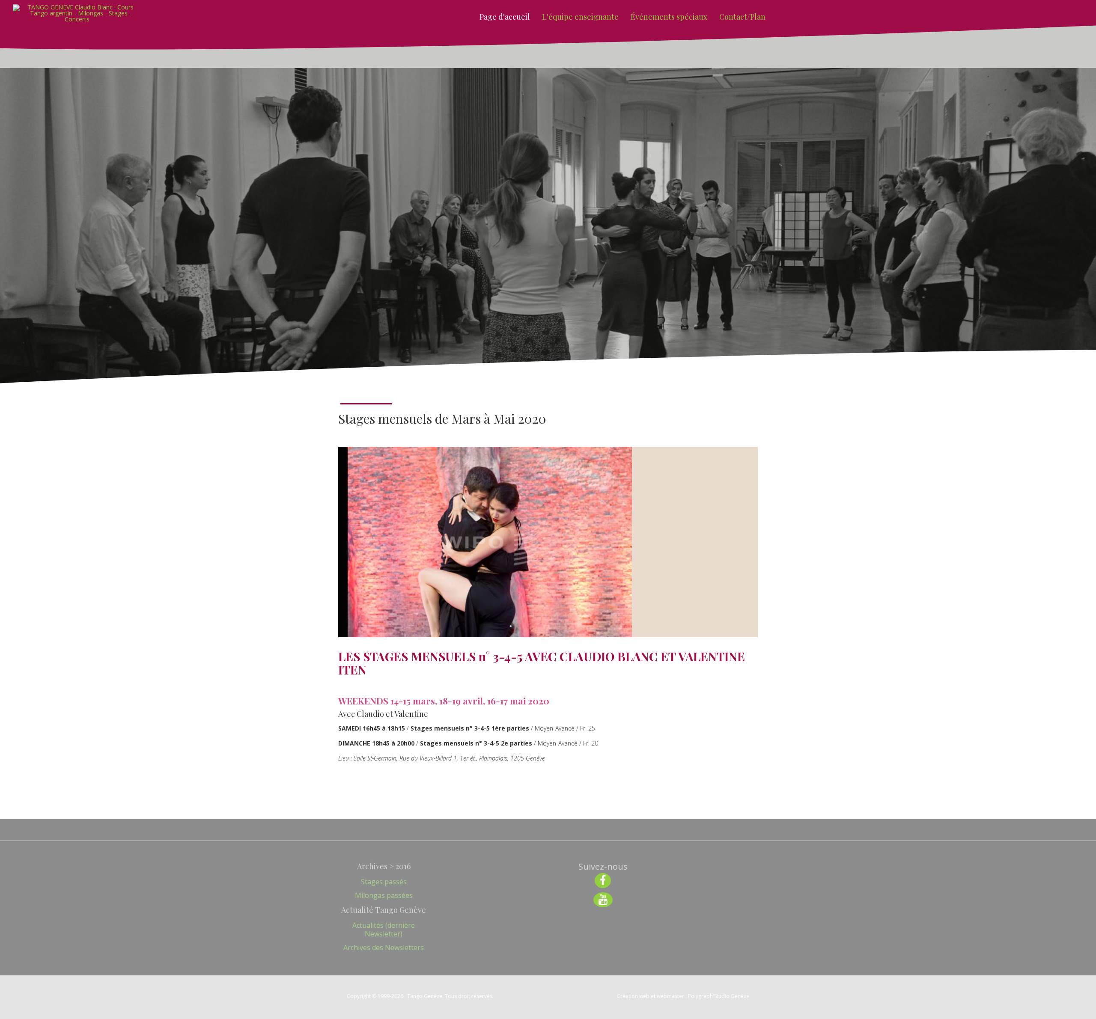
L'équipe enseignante (580, 16)
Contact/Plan (742, 16)
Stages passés (384, 881)
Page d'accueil (505, 16)
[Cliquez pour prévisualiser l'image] (485, 542)
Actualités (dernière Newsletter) (383, 930)
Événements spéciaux (669, 16)
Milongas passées (384, 895)
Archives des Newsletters (383, 947)
